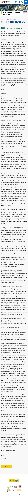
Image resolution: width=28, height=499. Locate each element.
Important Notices (13, 494)
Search (22, 2)
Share (19, 2)
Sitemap (7, 494)
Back (6, 467)
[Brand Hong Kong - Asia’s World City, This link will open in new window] (12, 487)
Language (16, 2)
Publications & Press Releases (10, 19)
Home (2, 19)
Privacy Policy (19, 494)
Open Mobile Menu (26, 2)
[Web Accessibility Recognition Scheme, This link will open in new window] (10, 490)
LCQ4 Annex (6, 458)
